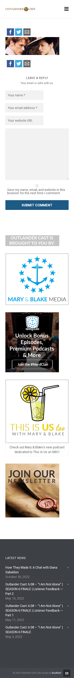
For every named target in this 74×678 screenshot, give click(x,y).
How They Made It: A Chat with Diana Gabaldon (31, 570)
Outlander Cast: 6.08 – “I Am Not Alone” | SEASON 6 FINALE (34, 629)
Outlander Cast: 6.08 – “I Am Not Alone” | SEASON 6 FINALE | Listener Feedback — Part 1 (34, 610)
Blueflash (56, 673)
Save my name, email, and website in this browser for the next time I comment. (36, 191)
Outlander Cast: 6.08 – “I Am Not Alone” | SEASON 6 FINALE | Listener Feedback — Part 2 (34, 589)
